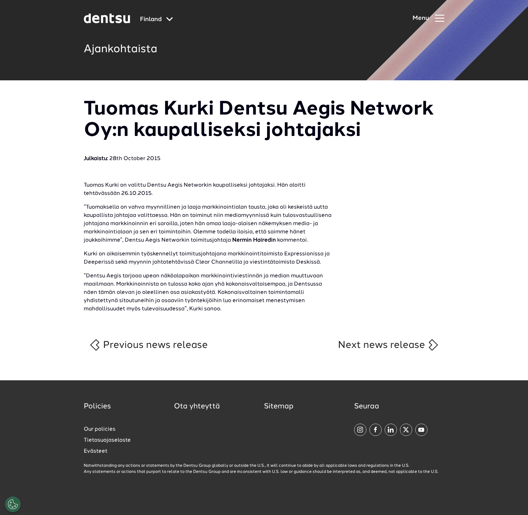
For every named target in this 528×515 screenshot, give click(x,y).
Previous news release (154, 345)
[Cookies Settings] (12, 504)
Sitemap (278, 406)
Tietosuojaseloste (107, 440)
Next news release (382, 345)
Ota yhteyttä (197, 406)
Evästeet (96, 451)
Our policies (100, 429)
